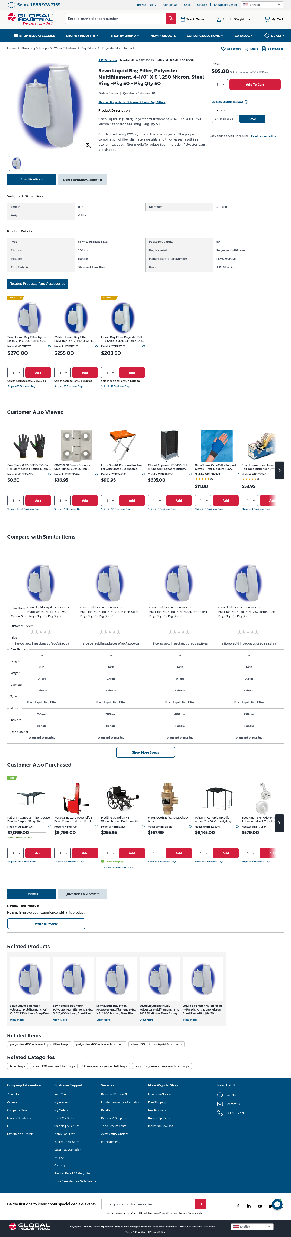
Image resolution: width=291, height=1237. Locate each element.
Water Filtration (65, 47)
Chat (187, 5)
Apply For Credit (64, 1134)
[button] (262, 5)
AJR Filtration (107, 60)
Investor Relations (19, 1118)
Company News (17, 1110)
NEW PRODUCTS (163, 35)
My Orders (61, 1110)
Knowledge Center (225, 5)
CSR (9, 1126)
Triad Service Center (114, 1126)
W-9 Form (60, 1157)
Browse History (146, 5)
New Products (157, 1110)
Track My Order (64, 1118)
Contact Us (170, 5)
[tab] (31, 179)
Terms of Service (187, 1213)
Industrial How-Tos (160, 1126)
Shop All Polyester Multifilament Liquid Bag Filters (131, 102)
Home (11, 47)
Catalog (202, 5)
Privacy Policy (166, 1213)
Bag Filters (88, 47)
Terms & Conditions (136, 1232)
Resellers (107, 1110)
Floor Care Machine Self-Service (75, 1181)
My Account (62, 1102)
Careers (12, 1102)
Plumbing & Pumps (35, 47)
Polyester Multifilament (118, 47)
